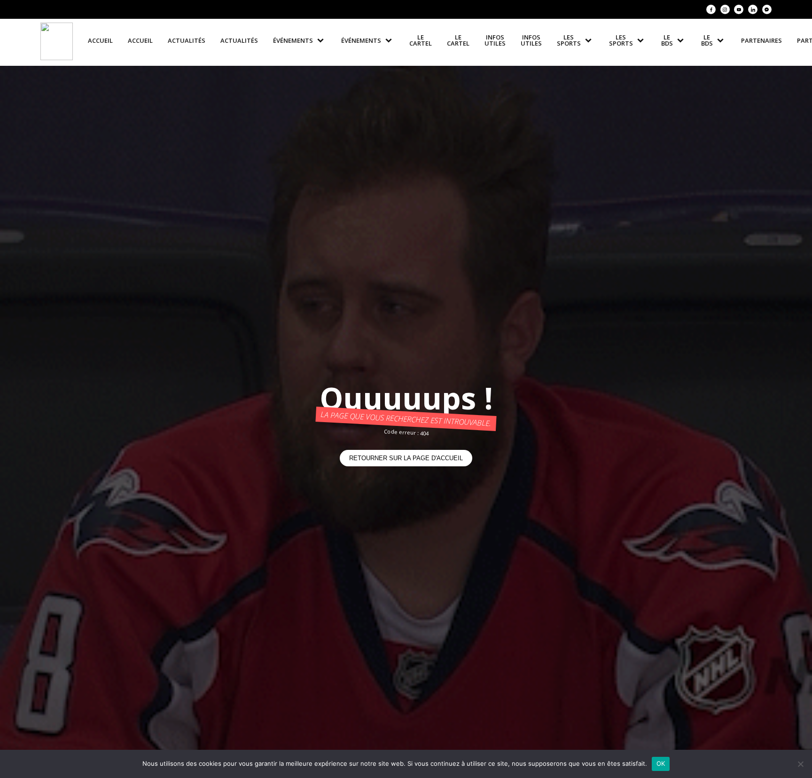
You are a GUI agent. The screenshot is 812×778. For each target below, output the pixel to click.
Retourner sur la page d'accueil (406, 458)
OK (660, 763)
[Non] (800, 764)
